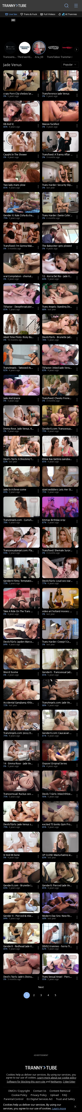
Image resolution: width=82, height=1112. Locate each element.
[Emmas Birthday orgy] (60, 511)
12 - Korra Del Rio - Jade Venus (57, 276)
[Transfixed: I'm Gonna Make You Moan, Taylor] (21, 236)
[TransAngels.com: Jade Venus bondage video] (60, 693)
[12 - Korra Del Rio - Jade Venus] (60, 267)
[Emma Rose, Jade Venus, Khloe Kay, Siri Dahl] (21, 419)
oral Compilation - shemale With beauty (17, 276)
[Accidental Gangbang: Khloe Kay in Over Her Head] (21, 693)
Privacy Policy (39, 1095)
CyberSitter (69, 1081)
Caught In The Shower (15, 154)
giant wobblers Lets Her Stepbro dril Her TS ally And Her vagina (57, 489)
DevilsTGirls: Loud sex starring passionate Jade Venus (57, 581)
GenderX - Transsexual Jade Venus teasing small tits (57, 672)
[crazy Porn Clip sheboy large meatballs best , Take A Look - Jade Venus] (21, 84)
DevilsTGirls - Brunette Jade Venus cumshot (57, 337)
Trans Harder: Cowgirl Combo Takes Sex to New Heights (57, 642)
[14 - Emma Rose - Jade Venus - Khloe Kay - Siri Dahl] (21, 754)
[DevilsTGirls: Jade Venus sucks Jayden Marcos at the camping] (21, 815)
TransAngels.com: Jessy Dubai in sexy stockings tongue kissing (18, 733)
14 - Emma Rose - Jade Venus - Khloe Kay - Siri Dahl (18, 763)
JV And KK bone (11, 855)
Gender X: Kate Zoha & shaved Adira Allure (18, 215)
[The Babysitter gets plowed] (60, 236)
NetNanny (56, 1081)
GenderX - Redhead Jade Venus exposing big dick (18, 946)
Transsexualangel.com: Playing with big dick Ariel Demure (18, 550)
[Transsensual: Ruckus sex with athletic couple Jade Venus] (21, 785)
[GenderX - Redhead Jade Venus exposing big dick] (21, 937)
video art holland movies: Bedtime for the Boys (56, 611)
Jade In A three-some (14, 489)
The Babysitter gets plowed (57, 246)
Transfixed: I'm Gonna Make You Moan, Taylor (18, 246)
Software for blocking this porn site (26, 1081)
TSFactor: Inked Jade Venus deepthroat (56, 368)
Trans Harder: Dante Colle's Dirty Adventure (57, 215)
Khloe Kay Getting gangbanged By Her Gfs (57, 459)
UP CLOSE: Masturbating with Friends (57, 855)
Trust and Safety (65, 1099)
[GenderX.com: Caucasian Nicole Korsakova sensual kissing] (60, 724)
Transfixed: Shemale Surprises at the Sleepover (57, 550)
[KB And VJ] (21, 115)
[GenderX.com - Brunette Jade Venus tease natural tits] (21, 876)
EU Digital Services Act (40, 1099)
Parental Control (13, 1099)
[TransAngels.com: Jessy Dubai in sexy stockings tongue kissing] (21, 724)
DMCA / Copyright (19, 1091)
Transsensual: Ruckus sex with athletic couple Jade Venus (18, 794)
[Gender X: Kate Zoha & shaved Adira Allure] (21, 206)
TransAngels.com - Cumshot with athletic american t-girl (18, 520)
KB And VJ (8, 124)
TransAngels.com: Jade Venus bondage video (57, 702)
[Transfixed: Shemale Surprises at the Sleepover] (60, 541)
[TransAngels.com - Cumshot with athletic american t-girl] (21, 511)
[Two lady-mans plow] (21, 176)
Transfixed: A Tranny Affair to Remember (56, 154)
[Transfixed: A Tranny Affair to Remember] (60, 145)
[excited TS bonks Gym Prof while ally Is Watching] (60, 815)
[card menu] (38, 95)
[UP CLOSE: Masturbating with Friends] (60, 846)
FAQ (64, 1095)
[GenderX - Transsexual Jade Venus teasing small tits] (60, 663)
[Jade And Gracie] (21, 389)
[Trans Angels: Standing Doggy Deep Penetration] (60, 297)
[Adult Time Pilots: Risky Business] (21, 328)
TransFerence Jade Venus (55, 94)
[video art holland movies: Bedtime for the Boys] (60, 602)
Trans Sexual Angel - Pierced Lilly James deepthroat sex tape (57, 977)
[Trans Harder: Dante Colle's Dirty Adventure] (60, 206)
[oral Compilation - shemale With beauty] (21, 267)
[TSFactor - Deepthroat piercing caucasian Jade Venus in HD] (21, 297)
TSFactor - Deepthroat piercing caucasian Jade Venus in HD (18, 307)
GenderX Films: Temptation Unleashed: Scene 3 (18, 581)
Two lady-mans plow (14, 185)
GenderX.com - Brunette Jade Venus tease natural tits (18, 885)
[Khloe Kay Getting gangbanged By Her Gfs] (60, 450)
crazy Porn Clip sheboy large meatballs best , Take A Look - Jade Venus (18, 94)
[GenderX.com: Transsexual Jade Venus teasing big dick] (60, 419)
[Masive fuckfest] (60, 115)
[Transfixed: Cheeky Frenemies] (60, 389)
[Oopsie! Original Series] (60, 754)
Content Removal (60, 1091)
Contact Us (39, 1091)
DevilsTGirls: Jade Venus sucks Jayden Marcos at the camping (18, 824)
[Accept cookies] (75, 1106)
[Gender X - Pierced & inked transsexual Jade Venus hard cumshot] (21, 907)
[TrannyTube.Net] (14, 5)
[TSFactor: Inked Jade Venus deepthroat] (60, 358)
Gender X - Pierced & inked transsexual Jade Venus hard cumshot (18, 916)
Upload (54, 1095)
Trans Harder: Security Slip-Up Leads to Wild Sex (56, 185)
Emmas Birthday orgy (53, 520)
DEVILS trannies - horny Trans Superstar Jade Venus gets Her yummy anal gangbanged (57, 946)
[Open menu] (76, 5)
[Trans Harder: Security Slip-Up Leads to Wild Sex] (60, 176)
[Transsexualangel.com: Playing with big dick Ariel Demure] (21, 541)
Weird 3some (10, 672)
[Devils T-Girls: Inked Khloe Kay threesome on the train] (60, 785)
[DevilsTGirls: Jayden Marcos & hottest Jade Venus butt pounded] (21, 632)
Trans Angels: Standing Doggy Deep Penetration (56, 307)
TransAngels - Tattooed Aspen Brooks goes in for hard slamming (18, 368)
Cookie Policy (19, 1095)
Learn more (59, 1108)
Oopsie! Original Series (54, 763)
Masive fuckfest (50, 124)
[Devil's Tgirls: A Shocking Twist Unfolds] (21, 450)
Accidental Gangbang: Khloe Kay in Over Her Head (18, 702)
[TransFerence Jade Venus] (60, 84)
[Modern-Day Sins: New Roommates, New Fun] (60, 907)
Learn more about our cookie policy (56, 1077)
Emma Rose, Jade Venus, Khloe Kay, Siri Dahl (18, 429)
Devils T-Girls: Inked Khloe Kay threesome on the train (57, 794)
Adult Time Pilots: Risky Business (18, 337)
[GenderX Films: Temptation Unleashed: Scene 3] (21, 572)
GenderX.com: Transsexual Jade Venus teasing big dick (57, 429)
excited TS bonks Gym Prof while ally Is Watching (56, 824)
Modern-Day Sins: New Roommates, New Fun (56, 916)
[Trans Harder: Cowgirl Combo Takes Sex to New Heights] (60, 632)
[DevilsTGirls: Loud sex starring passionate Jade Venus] (60, 572)
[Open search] (66, 5)
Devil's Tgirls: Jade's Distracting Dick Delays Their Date (18, 977)
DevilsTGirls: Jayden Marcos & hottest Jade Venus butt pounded (18, 642)
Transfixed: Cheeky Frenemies (57, 398)
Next (41, 987)
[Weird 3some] (21, 663)
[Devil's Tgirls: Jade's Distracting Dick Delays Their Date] (21, 967)
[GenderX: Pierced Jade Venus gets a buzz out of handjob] (60, 876)
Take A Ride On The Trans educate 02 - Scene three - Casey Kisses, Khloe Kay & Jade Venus (18, 611)
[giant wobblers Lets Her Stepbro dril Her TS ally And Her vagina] (60, 480)
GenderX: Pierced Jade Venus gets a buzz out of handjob (57, 885)
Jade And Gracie (11, 398)
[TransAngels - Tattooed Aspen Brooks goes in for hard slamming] (21, 358)
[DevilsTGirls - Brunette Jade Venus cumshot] (60, 328)
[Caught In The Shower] (21, 145)
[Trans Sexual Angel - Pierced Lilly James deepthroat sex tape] (60, 967)
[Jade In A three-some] (21, 480)
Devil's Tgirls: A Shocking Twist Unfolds (18, 459)
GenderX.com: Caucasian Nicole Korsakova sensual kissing (57, 733)
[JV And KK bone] (21, 846)
